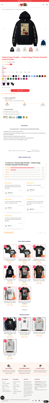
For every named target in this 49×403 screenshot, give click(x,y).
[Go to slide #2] (18, 49)
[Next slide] (45, 28)
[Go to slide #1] (12, 49)
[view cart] (47, 4)
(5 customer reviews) (11, 62)
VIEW (10, 256)
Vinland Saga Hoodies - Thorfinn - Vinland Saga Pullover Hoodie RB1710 (10, 355)
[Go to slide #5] (37, 49)
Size (3, 70)
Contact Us (15, 389)
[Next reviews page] (45, 233)
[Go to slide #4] (31, 49)
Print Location (4, 80)
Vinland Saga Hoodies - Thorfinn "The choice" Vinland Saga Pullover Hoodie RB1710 (24, 333)
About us (4, 381)
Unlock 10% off (2, 397)
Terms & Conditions (6, 383)
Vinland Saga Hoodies (20, 9)
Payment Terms (16, 384)
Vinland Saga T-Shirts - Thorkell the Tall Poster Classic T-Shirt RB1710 (25, 281)
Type (3, 66)
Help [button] (47, 401)
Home (3, 9)
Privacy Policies (5, 385)
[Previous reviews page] (39, 233)
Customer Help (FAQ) (17, 391)
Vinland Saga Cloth (10, 9)
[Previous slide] (4, 28)
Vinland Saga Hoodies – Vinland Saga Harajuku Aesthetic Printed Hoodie (10, 333)
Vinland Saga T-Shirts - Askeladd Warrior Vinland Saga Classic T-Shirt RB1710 (24, 302)
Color (3, 74)
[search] (43, 4)
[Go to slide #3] (24, 49)
